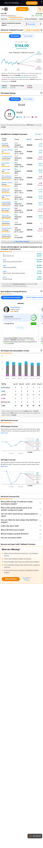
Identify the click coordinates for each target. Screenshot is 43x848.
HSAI (4, 260)
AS (3, 254)
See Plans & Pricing (27, 579)
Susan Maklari (15, 307)
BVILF (4, 277)
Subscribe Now (11, 579)
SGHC (4, 265)
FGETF (5, 271)
